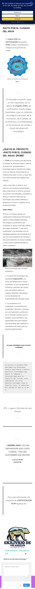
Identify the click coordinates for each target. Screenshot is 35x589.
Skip (20, 585)
